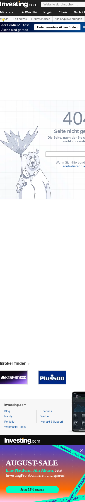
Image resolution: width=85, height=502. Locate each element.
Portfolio (9, 421)
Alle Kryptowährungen (68, 19)
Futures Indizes (40, 19)
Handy (8, 416)
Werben (45, 416)
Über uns (46, 411)
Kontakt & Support (52, 421)
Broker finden (13, 363)
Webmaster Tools (15, 427)
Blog (7, 411)
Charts (63, 12)
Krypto (48, 12)
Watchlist (30, 12)
